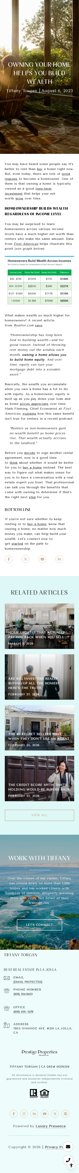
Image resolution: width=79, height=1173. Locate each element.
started (17, 543)
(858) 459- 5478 (23, 1011)
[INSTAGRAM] (24, 1114)
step (32, 497)
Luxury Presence (51, 1126)
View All (39, 815)
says (38, 325)
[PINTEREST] (65, 1114)
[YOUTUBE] (45, 1114)
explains (29, 413)
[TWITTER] (55, 1114)
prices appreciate (34, 404)
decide (29, 453)
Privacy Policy (58, 1147)
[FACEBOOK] (13, 1114)
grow (19, 198)
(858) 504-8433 (23, 994)
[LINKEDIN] (34, 1114)
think (14, 462)
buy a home (32, 467)
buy (40, 169)
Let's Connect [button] (39, 924)
